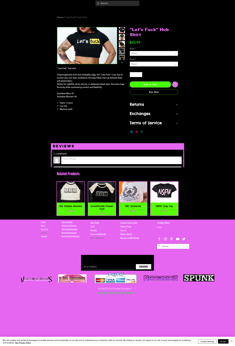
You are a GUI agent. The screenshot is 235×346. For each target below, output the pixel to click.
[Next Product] (182, 212)
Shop (43, 239)
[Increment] (140, 74)
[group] (117, 212)
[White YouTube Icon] (178, 252)
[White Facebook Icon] (159, 252)
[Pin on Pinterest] (136, 131)
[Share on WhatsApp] (141, 131)
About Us (44, 242)
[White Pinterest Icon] (172, 252)
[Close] (231, 341)
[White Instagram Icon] (165, 252)
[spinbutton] (136, 74)
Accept (223, 341)
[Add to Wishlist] (175, 84)
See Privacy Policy (23, 342)
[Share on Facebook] (131, 131)
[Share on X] (147, 131)
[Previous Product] (52, 212)
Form (133, 59)
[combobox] (154, 53)
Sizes (133, 48)
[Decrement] (132, 74)
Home (60, 17)
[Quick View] (71, 206)
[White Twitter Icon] (184, 252)
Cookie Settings (207, 341)
